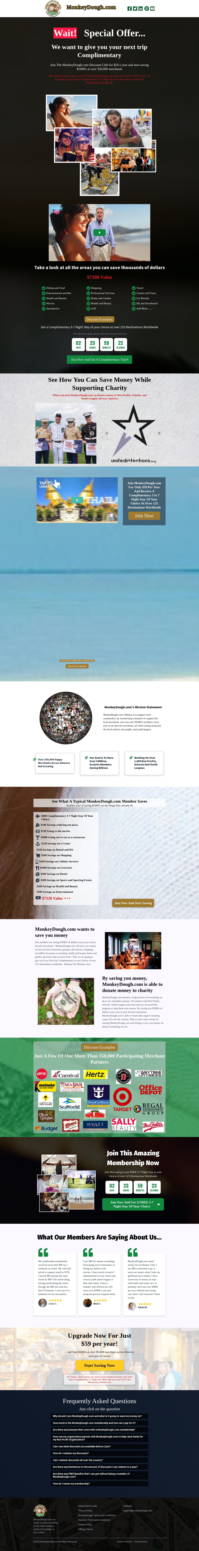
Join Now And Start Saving (133, 903)
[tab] (61, 461)
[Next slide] (92, 433)
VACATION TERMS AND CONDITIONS (77, 661)
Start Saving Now (99, 1365)
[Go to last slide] (40, 433)
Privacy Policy (85, 1510)
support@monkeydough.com (137, 1510)
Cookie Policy (85, 1524)
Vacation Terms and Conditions (94, 1519)
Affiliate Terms (85, 1529)
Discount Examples (99, 319)
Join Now (144, 515)
